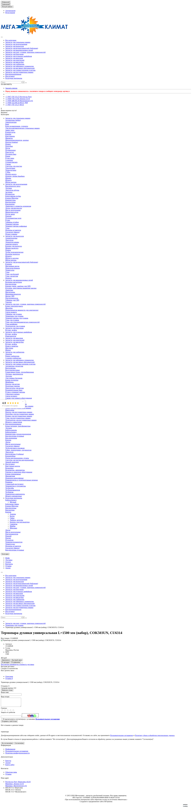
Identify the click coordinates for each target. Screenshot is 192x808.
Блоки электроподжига (14, 306)
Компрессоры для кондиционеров (18, 434)
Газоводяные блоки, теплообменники (19, 372)
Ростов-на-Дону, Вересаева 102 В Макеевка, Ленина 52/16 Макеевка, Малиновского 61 (18, 784)
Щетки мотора (10, 182)
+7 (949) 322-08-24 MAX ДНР (16, 103)
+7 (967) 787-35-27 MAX (14, 105)
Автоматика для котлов (14, 366)
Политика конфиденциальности (17, 753)
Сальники (9, 160)
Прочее (8, 538)
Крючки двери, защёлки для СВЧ (17, 286)
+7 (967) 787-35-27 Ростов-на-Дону (18, 97)
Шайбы (12, 526)
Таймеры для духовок (13, 314)
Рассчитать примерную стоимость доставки (17, 664)
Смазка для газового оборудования (18, 398)
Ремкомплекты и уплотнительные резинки (21, 480)
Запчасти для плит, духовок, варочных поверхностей (25, 52)
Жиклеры (9, 308)
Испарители (10, 194)
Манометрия (10, 476)
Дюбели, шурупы (16, 520)
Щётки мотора (10, 260)
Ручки (7, 220)
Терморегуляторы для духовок (16, 318)
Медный (13, 502)
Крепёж (8, 134)
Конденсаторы (10, 284)
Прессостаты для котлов (14, 388)
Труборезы (9, 492)
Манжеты (9, 138)
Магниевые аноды (12, 266)
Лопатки (8, 354)
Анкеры (13, 514)
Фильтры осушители (13, 230)
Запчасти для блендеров (14, 54)
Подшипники (10, 150)
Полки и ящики (11, 234)
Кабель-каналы (11, 430)
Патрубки (9, 146)
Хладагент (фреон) (12, 232)
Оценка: (4, 708)
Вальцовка (9, 468)
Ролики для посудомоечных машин (18, 416)
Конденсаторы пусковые (14, 436)
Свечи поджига (11, 396)
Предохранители (11, 298)
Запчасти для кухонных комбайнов (18, 56)
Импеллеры (9, 410)
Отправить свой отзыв (9, 721)
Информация (6, 745)
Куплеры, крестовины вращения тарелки (20, 288)
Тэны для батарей (12, 274)
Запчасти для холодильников (16, 44)
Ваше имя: (5, 692)
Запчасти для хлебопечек (14, 64)
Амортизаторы (11, 122)
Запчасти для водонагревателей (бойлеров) (21, 48)
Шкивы (8, 178)
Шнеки (8, 350)
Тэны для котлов (11, 276)
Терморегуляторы (12, 224)
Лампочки (9, 290)
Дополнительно (7, 757)
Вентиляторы (10, 368)
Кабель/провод (11, 432)
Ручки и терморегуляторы (15, 392)
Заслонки (8, 192)
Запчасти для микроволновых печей (19, 50)
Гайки (12, 518)
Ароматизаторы (11, 238)
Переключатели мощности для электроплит (21, 310)
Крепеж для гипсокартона (20, 522)
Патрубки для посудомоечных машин (19, 414)
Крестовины (10, 136)
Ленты (7, 442)
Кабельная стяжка (12, 504)
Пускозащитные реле (13, 218)
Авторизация (10, 11)
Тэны (7, 228)
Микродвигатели (11, 212)
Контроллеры (10, 202)
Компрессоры (10, 200)
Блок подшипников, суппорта (16, 126)
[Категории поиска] (2, 572)
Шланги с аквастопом (13, 422)
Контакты (9, 564)
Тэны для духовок (12, 320)
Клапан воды (10, 132)
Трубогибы (9, 488)
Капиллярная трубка (13, 196)
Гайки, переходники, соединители (18, 450)
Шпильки (13, 528)
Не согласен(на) (7, 743)
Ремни (7, 156)
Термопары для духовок (14, 316)
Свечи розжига (11, 312)
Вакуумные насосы (12, 466)
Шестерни (9, 348)
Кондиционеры (11, 438)
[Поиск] (26, 82)
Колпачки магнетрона (13, 282)
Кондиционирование (13, 74)
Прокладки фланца (12, 268)
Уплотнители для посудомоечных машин (21, 420)
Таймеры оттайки (12, 222)
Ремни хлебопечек (12, 356)
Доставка (8, 560)
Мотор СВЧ (9, 296)
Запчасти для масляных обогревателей (20, 68)
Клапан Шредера (11, 198)
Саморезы (13, 524)
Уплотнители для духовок (15, 326)
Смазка (8, 164)
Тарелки (8, 302)
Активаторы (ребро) (13, 120)
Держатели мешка (12, 242)
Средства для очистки (13, 166)
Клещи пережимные (13, 474)
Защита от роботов (8, 712)
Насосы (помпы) (11, 142)
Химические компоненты (15, 494)
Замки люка (9, 130)
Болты (12, 516)
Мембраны (9, 382)
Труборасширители (12, 490)
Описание (9, 676)
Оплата (8, 562)
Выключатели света (12, 186)
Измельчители (10, 336)
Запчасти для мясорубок (14, 62)
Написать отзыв (7, 690)
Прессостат (9, 152)
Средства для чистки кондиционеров (19, 460)
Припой (8, 216)
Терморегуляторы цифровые (16, 226)
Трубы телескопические (14, 252)
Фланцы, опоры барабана (15, 176)
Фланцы (8, 278)
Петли (7, 148)
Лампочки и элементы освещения (18, 206)
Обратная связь (11, 772)
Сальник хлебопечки (13, 358)
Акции (8, 568)
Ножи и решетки (11, 346)
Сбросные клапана (12, 394)
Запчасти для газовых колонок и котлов (20, 70)
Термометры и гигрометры (15, 486)
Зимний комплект (12, 462)
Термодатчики (10, 170)
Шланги (8, 180)
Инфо (7, 558)
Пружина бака (10, 154)
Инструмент (10, 76)
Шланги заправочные (13, 496)
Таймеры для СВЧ (12, 300)
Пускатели (9, 540)
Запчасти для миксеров (14, 58)
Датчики (8, 188)
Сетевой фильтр (11, 162)
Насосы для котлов (12, 384)
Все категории (10, 40)
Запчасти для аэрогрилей (14, 60)
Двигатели (9, 240)
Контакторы (10, 510)
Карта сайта (9, 765)
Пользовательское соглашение (121, 735)
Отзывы (8, 566)
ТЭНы (7, 172)
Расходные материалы (13, 78)
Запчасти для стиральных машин (17, 42)
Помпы (8, 250)
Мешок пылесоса (11, 248)
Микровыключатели (13, 294)
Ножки (8, 144)
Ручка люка (9, 158)
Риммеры (8, 482)
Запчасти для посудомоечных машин (19, 72)
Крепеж (8, 440)
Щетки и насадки (12, 258)
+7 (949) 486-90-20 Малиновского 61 (19, 101)
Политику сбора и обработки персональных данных (155, 735)
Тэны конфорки (11, 324)
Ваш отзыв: (5, 697)
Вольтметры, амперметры (15, 470)
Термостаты (9, 270)
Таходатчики (10, 168)
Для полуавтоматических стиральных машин (22, 128)
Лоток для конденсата (13, 208)
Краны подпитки (11, 380)
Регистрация (10, 13)
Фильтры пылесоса (12, 254)
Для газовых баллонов (13, 378)
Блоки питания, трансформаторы (17, 426)
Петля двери (10, 214)
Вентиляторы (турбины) (14, 454)
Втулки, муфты (11, 330)
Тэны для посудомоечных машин (18, 418)
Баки (7, 124)
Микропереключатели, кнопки (17, 140)
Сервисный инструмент (14, 484)
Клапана (8, 264)
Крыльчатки (10, 204)
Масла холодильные (13, 210)
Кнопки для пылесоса (13, 246)
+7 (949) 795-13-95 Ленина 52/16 (17, 99)
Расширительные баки (13, 390)
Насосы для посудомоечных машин (18, 412)
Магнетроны (10, 292)
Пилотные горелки (12, 386)
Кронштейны (10, 456)
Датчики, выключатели (14, 374)
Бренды (8, 761)
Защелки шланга (11, 244)
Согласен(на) (19, 743)
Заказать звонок (11, 88)
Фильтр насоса (10, 174)
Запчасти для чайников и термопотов (19, 66)
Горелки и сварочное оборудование (18, 472)
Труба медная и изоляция (14, 448)
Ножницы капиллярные (14, 478)
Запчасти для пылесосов (14, 46)
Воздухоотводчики (12, 370)
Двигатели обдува (12, 190)
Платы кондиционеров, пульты (17, 458)
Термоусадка (10, 544)
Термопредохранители (13, 542)
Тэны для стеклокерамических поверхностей (22, 322)
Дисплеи (8, 376)
